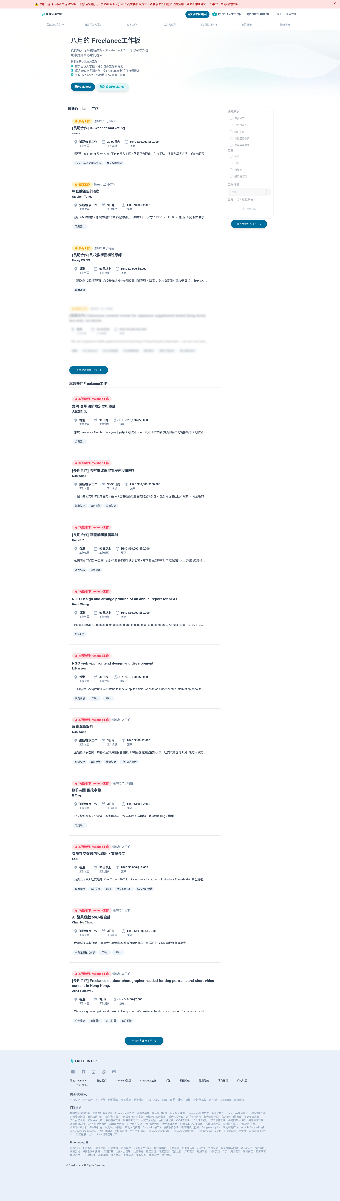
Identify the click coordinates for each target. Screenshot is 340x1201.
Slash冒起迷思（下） (108, 1134)
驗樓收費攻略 (171, 1127)
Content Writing (142, 1147)
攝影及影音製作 (55, 24)
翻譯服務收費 (116, 1123)
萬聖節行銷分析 (78, 1127)
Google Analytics (211, 1127)
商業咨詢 (75, 1151)
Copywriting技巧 (152, 1127)
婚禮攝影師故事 (257, 1130)
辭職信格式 (143, 1113)
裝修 (180, 1099)
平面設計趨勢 (152, 1123)
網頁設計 (88, 1099)
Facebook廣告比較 (237, 1113)
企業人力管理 (123, 1151)
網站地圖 (242, 1080)
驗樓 (188, 1099)
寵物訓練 (154, 1155)
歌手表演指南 (193, 1116)
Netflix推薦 (96, 1127)
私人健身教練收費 (231, 1116)
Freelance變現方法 (198, 1113)
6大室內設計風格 (97, 1123)
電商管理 (126, 1147)
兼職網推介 (218, 1113)
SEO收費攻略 (217, 1120)
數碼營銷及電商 (93, 24)
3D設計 (201, 1147)
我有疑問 (223, 1080)
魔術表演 (235, 1151)
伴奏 (225, 1151)
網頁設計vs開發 (113, 1127)
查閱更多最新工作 (86, 370)
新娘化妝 (239, 1099)
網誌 (168, 1080)
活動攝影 (113, 1099)
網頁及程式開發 (229, 1147)
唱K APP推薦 (248, 1123)
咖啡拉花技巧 (230, 1123)
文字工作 (132, 24)
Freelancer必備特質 (235, 1130)
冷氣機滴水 (199, 1099)
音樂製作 (100, 1147)
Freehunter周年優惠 (191, 1123)
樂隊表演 (215, 1151)
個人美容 (116, 1155)
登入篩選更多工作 (247, 223)
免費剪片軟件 (177, 1113)
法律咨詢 (138, 1151)
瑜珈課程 (226, 1099)
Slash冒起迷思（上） (82, 1134)
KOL (148, 1099)
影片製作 (88, 1147)
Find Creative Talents (209, 1130)
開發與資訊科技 (208, 24)
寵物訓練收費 (165, 1120)
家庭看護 (128, 1155)
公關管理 (108, 1151)
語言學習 (261, 1151)
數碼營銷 (113, 1147)
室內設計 (100, 1099)
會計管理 (260, 1147)
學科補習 (248, 1151)
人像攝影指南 (77, 1116)
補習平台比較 (95, 1120)
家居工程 (151, 1151)
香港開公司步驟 (237, 1120)
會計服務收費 (77, 1120)
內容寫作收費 (134, 1123)
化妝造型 (141, 1155)
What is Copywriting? (252, 1127)
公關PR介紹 (105, 1130)
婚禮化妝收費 (175, 1116)
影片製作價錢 (159, 1113)
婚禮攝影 (139, 1099)
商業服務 (247, 24)
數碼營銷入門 (77, 1123)
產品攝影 (126, 1099)
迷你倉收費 (121, 1130)
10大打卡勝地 (200, 1120)
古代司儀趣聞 (212, 1123)
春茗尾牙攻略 (169, 1123)
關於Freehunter (78, 1080)
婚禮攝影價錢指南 (80, 1113)
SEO (156, 1099)
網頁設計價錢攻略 (102, 1113)
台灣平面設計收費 (156, 1116)
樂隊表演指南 (95, 1116)
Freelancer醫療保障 (183, 1130)
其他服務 (285, 24)
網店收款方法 (130, 1120)
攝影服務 (75, 1147)
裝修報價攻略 (255, 1120)
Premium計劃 (123, 1080)
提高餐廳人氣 (251, 1116)
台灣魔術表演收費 (133, 1116)
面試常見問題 (148, 1120)
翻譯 (164, 1099)
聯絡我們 (102, 1080)
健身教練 (214, 1099)
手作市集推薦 (137, 1130)
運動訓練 (75, 1155)
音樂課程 (103, 1155)
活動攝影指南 (258, 1113)
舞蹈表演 (189, 1151)
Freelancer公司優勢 (159, 1130)
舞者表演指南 (211, 1116)
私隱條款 (185, 1080)
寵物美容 (167, 1155)
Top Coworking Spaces (83, 1130)
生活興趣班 (89, 1155)
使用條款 (204, 1080)
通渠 (172, 1099)
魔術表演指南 (112, 1116)
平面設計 (75, 1099)
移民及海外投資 (91, 1151)
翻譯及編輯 (160, 1147)
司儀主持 (177, 1151)
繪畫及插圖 (188, 1147)
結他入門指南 (132, 1127)
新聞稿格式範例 (190, 1127)
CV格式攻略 (182, 1120)
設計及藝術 (170, 24)
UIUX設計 (246, 1147)
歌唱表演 (202, 1151)
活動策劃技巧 (230, 1127)
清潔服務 (164, 1151)
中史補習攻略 (112, 1120)
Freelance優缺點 (124, 1113)
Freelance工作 (148, 1080)
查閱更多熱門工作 (142, 1040)
